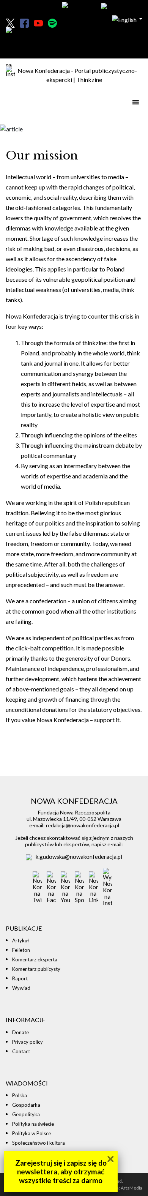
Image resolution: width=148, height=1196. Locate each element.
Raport (20, 978)
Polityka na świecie (33, 1124)
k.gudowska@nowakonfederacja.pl (79, 856)
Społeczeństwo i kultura (38, 1143)
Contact (21, 1051)
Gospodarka (26, 1105)
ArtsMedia (131, 1188)
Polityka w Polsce (31, 1133)
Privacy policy (27, 1042)
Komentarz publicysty (36, 969)
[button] (127, 18)
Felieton (21, 950)
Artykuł (20, 940)
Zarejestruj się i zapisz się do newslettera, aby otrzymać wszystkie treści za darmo (61, 1171)
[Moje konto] (119, 6)
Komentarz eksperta (34, 959)
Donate (20, 1032)
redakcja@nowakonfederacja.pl (82, 825)
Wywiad (21, 988)
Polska (19, 1095)
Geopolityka (26, 1114)
